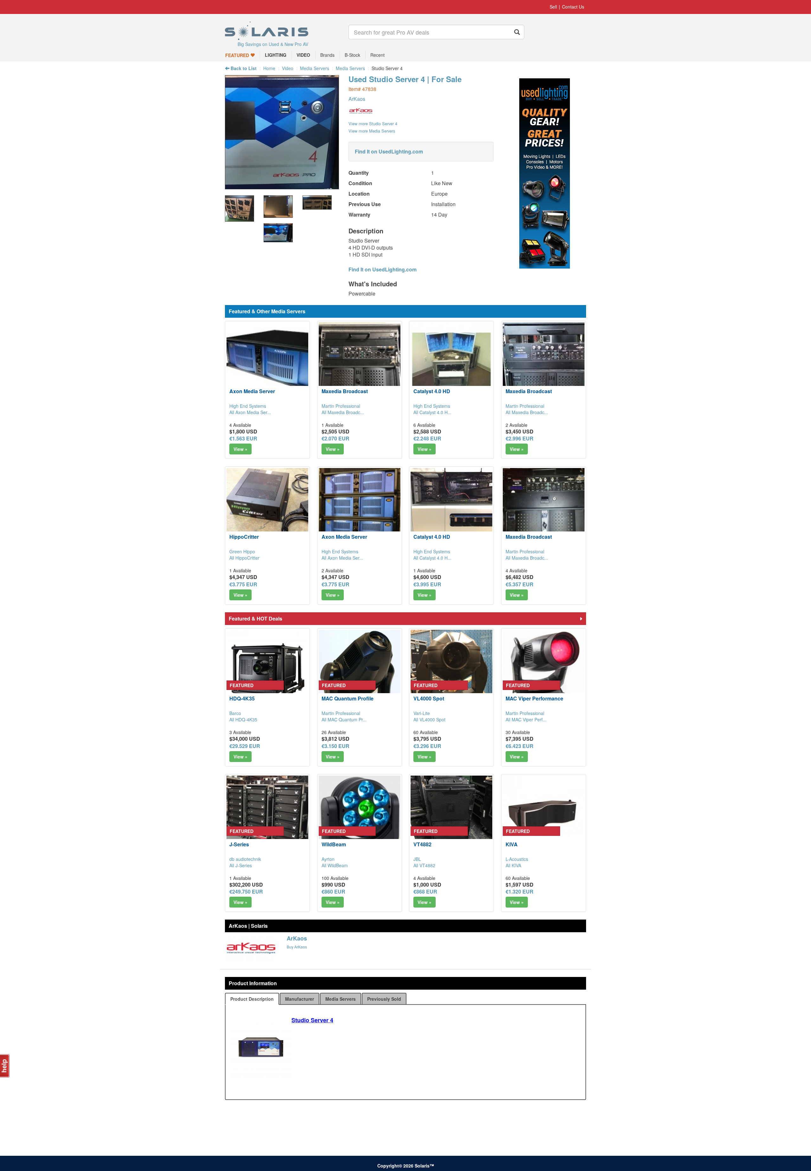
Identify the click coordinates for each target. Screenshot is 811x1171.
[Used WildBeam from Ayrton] (359, 816)
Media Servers (314, 68)
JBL (417, 859)
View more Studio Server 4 (372, 123)
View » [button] (240, 449)
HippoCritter (244, 536)
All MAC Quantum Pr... (344, 719)
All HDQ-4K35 (243, 719)
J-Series (239, 844)
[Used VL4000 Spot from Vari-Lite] (451, 671)
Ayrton (328, 859)
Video (287, 68)
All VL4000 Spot (429, 719)
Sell (553, 6)
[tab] (252, 999)
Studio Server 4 (312, 1020)
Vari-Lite (421, 713)
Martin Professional (341, 406)
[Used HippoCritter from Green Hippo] (267, 509)
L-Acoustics (517, 859)
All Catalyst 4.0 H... (432, 412)
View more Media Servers (371, 131)
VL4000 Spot (428, 698)
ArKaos (356, 98)
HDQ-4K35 (242, 698)
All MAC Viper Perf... (526, 719)
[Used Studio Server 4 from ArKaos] (282, 186)
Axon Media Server (252, 391)
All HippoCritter (244, 558)
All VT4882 (424, 865)
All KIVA (513, 865)
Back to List (243, 68)
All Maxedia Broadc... (343, 412)
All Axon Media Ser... (250, 412)
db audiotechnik (245, 859)
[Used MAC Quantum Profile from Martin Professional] (359, 671)
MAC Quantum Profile (348, 698)
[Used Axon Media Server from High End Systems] (267, 363)
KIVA (512, 844)
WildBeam (334, 844)
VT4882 (422, 844)
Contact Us (573, 6)
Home (269, 68)
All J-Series (240, 865)
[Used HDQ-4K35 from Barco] (267, 671)
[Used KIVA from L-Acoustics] (543, 816)
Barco (235, 713)
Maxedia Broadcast (345, 391)
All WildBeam (335, 865)
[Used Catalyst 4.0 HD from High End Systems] (451, 363)
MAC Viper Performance (534, 698)
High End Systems (247, 406)
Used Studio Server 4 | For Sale (405, 79)
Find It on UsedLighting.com (389, 151)
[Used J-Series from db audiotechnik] (267, 816)
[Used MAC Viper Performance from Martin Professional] (543, 671)
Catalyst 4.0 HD (431, 391)
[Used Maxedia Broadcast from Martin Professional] (359, 363)
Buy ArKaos (297, 946)
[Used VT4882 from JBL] (451, 816)
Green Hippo (242, 551)
